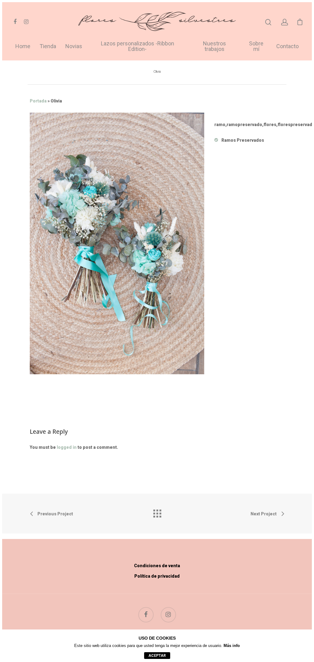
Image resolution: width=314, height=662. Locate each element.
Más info (232, 645)
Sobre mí (256, 46)
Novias (73, 46)
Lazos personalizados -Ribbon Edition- (137, 46)
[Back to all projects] (157, 512)
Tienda (48, 46)
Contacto (287, 46)
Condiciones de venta (157, 565)
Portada (38, 100)
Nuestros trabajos (214, 46)
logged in (67, 447)
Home (22, 46)
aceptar (157, 655)
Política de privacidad (157, 576)
